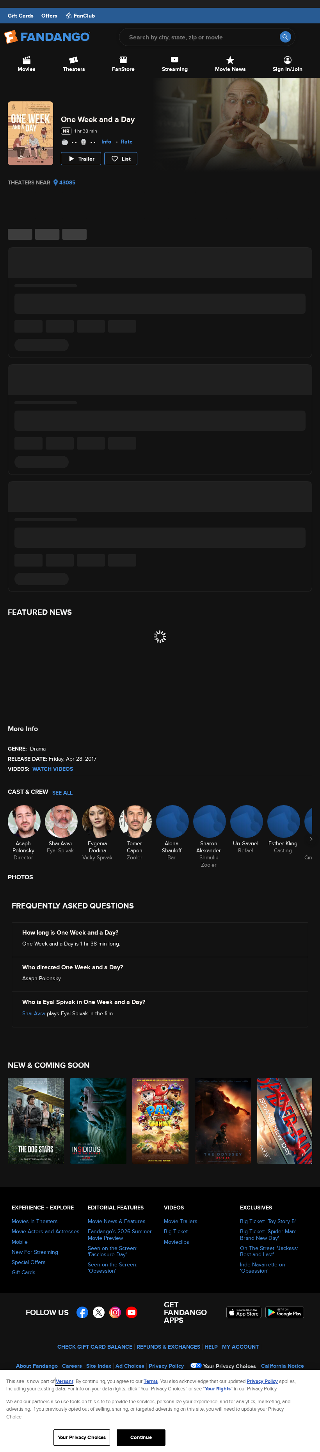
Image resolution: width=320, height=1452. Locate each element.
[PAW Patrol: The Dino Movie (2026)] (159, 1121)
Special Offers (29, 1262)
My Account (240, 1347)
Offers (49, 15)
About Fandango (37, 1366)
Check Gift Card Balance (94, 1347)
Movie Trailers (180, 1221)
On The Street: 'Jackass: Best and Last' (269, 1251)
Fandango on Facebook (82, 1312)
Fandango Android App (284, 1312)
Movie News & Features (117, 1221)
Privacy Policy (166, 1366)
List (126, 159)
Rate (127, 141)
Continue (141, 1437)
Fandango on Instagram (115, 1312)
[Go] (285, 36)
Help (211, 1347)
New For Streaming (35, 1252)
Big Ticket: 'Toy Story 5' (268, 1221)
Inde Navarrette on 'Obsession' (262, 1268)
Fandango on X (99, 1312)
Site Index (98, 1366)
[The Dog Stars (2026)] (34, 1121)
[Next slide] (311, 839)
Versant (64, 1381)
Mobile (20, 1242)
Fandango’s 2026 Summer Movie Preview (120, 1234)
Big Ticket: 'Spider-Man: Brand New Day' (268, 1234)
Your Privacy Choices (229, 1366)
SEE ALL (62, 793)
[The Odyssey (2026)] (221, 1121)
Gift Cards (21, 15)
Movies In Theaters (35, 1221)
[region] (160, 1411)
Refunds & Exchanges (168, 1347)
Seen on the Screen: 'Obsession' (112, 1268)
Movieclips (176, 1242)
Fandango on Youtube (131, 1312)
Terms (151, 1381)
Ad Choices (130, 1366)
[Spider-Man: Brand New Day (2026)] (284, 1121)
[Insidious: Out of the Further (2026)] (97, 1121)
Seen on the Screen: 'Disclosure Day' (112, 1251)
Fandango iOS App (243, 1312)
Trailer (86, 159)
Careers (72, 1366)
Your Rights (218, 1388)
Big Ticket (176, 1231)
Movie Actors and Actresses (46, 1231)
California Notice (282, 1366)
